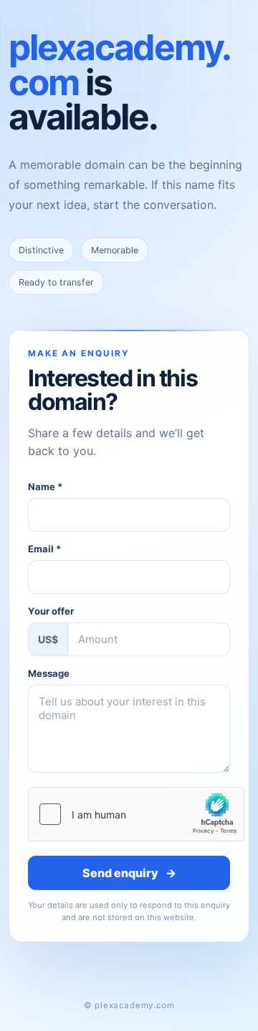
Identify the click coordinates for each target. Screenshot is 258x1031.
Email (44, 548)
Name (45, 486)
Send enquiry (129, 873)
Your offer (51, 611)
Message (49, 673)
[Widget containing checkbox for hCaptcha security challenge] (136, 814)
